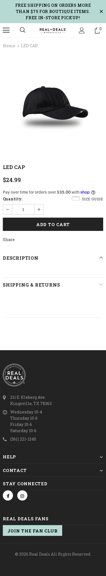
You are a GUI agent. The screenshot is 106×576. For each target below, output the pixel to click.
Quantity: (12, 199)
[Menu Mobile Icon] (6, 30)
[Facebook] (8, 495)
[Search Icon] (22, 30)
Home (9, 45)
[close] (101, 11)
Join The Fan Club (33, 531)
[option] (53, 104)
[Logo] (53, 30)
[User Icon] (82, 30)
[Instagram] (22, 495)
